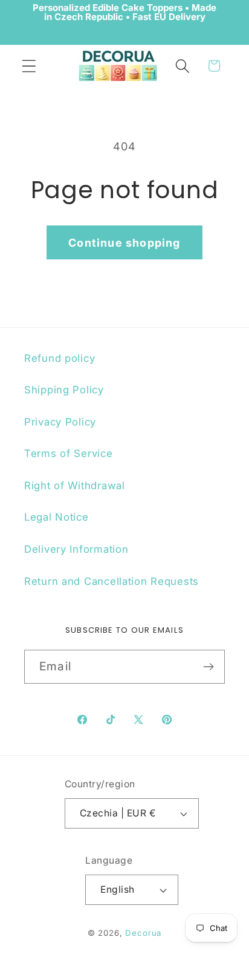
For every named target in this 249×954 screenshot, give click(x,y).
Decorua (143, 933)
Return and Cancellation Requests (111, 581)
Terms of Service (68, 453)
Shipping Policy (64, 390)
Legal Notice (56, 517)
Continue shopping (124, 242)
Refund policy (59, 358)
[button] (29, 66)
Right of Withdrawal (74, 485)
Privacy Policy (60, 422)
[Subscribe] (208, 667)
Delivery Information (76, 549)
